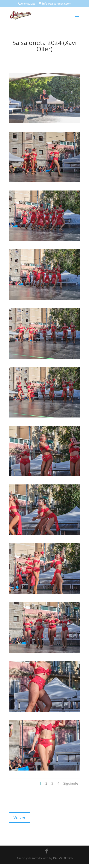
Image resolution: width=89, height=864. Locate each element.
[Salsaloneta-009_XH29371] (44, 534)
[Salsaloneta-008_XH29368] (44, 475)
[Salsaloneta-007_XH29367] (44, 416)
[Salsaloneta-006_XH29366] (44, 357)
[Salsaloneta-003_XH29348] (44, 181)
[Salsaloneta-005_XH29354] (44, 299)
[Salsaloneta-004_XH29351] (44, 240)
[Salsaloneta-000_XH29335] (44, 122)
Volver (19, 817)
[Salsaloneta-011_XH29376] (44, 652)
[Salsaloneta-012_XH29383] (44, 710)
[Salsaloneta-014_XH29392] (44, 769)
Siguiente (70, 783)
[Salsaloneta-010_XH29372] (44, 593)
